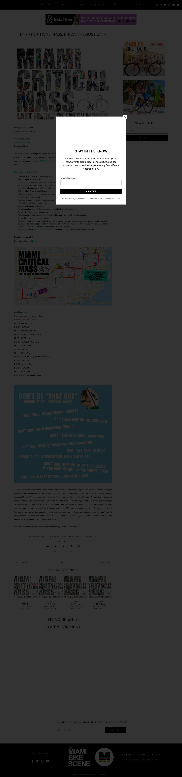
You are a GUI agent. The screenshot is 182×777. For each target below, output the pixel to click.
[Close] (125, 117)
